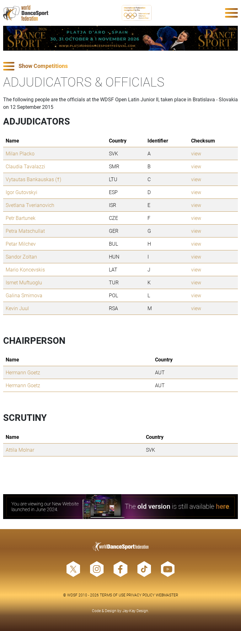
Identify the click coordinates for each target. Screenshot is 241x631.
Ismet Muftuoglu (24, 282)
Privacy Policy (140, 594)
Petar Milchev (21, 243)
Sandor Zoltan (21, 256)
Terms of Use (113, 594)
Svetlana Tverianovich (30, 205)
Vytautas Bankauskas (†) (33, 179)
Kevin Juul (17, 308)
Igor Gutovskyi (21, 192)
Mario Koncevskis (25, 269)
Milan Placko (20, 153)
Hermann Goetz (23, 372)
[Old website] (120, 506)
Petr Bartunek (20, 218)
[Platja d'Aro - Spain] (120, 38)
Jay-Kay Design (135, 610)
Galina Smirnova (24, 295)
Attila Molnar (20, 449)
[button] (120, 66)
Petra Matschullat (25, 230)
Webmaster (167, 594)
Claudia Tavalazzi (25, 166)
